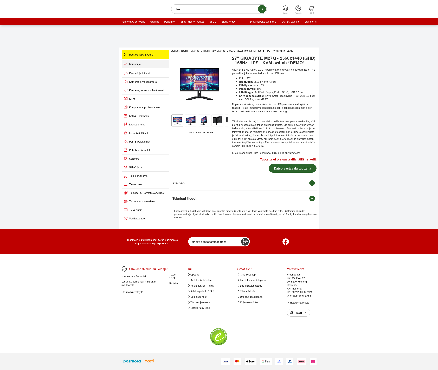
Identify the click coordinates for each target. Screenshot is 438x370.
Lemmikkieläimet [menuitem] (138, 133)
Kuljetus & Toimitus (201, 280)
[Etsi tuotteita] (262, 9)
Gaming (154, 21)
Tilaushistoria (247, 291)
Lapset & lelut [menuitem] (137, 124)
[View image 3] (204, 120)
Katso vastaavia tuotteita (292, 168)
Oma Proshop (248, 274)
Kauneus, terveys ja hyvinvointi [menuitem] (146, 90)
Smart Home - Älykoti (192, 21)
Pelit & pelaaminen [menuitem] (139, 141)
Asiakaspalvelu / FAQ (202, 291)
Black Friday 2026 (200, 308)
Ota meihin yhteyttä (132, 292)
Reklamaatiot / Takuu (202, 285)
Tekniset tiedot (184, 198)
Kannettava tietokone (133, 21)
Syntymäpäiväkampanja (263, 21)
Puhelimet (169, 21)
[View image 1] (177, 120)
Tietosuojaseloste (200, 302)
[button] (199, 83)
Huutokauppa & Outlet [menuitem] (141, 54)
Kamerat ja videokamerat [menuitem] (143, 81)
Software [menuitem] (134, 158)
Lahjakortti (311, 21)
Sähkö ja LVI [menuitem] (136, 167)
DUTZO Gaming (290, 21)
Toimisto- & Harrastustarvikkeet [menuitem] (146, 192)
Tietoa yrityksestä (299, 302)
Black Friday (228, 21)
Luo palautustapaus (251, 285)
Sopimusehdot (198, 296)
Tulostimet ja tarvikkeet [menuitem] (142, 201)
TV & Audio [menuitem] (135, 210)
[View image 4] (217, 120)
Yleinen (178, 182)
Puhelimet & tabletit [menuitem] (140, 150)
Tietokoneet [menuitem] (136, 184)
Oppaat (194, 274)
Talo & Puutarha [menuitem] (138, 175)
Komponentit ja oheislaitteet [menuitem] (144, 107)
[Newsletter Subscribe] (245, 242)
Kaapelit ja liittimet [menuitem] (139, 73)
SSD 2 (212, 21)
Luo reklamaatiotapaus (253, 280)
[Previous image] (175, 84)
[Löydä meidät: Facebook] (285, 241)
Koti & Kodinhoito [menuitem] (139, 116)
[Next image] (222, 84)
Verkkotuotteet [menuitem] (137, 218)
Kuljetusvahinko (249, 302)
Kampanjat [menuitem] (135, 64)
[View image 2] (191, 120)
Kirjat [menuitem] (132, 98)
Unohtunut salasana (251, 296)
